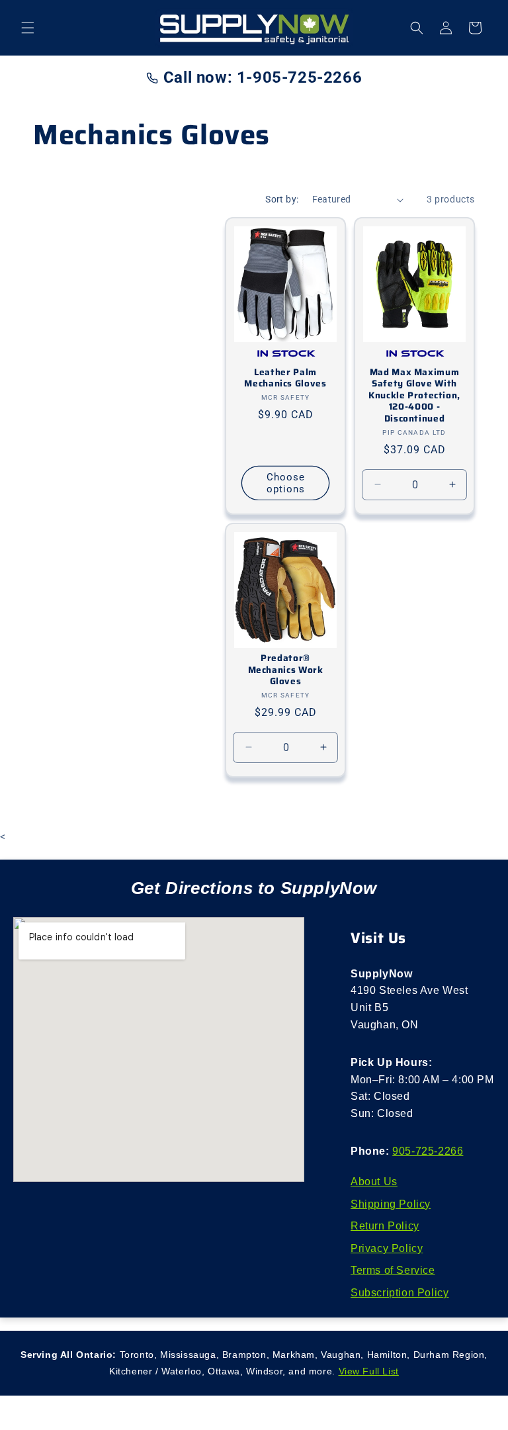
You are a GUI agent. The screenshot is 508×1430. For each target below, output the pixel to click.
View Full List (369, 1371)
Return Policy (385, 1225)
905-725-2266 (427, 1151)
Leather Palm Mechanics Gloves (285, 378)
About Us (374, 1181)
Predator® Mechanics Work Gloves (285, 670)
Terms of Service (393, 1270)
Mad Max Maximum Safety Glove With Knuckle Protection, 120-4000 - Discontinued (414, 396)
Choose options (286, 483)
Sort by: (281, 199)
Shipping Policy (391, 1204)
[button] (27, 27)
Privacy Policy (387, 1248)
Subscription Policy (399, 1292)
